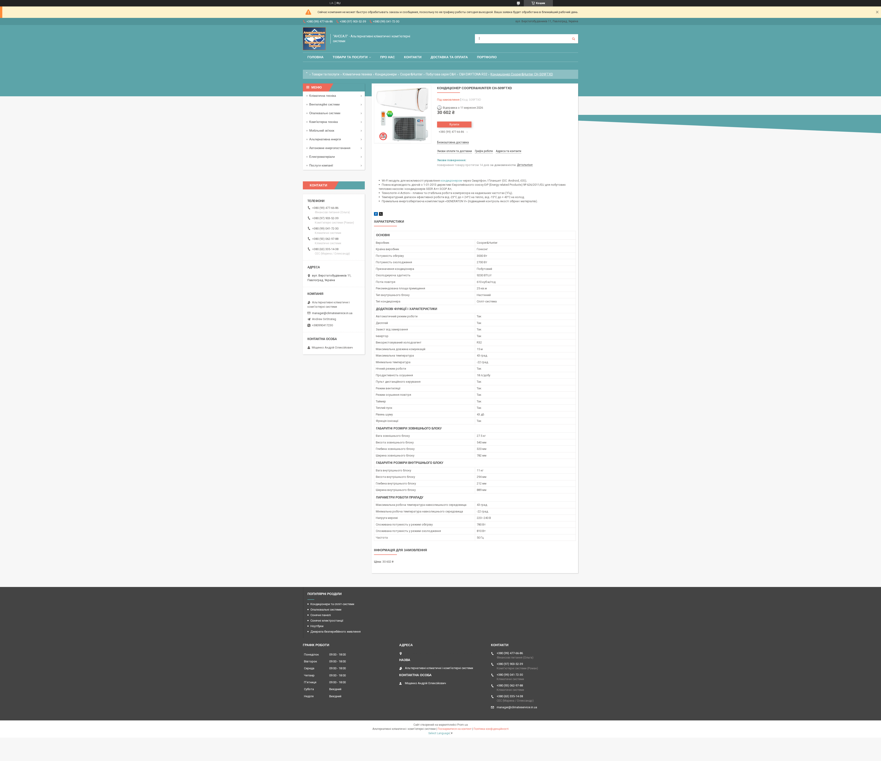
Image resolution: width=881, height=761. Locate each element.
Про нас (387, 57)
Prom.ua (462, 724)
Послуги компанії (321, 165)
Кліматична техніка (357, 74)
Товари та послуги (350, 57)
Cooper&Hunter (411, 74)
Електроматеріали (322, 156)
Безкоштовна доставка (453, 142)
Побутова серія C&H (441, 74)
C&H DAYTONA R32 (473, 74)
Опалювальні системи (324, 113)
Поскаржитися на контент (454, 729)
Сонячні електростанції (326, 620)
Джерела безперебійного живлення (335, 631)
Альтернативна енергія (325, 139)
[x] (381, 214)
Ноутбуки (316, 626)
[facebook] (376, 214)
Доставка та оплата (449, 57)
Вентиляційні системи (324, 104)
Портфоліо (487, 57)
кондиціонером (451, 180)
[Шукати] (573, 38)
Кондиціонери (386, 74)
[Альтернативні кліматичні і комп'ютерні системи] (314, 38)
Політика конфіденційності (491, 729)
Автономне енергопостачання (329, 148)
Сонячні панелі (320, 615)
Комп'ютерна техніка (323, 122)
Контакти (412, 57)
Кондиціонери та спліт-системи (332, 604)
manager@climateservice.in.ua (332, 313)
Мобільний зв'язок (321, 130)
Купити (454, 124)
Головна (315, 57)
